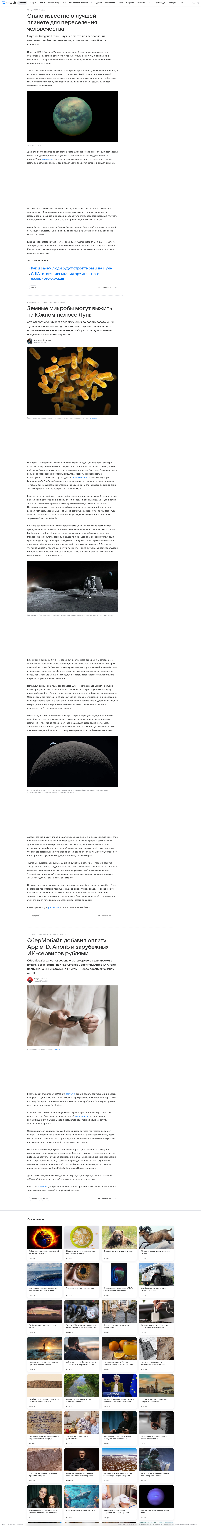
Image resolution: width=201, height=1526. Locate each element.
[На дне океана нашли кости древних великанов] (81, 1391)
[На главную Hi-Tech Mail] (10, 3)
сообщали (43, 1186)
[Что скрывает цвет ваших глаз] (81, 1280)
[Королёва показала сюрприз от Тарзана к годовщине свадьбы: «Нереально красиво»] (44, 1502)
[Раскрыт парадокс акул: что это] (81, 1502)
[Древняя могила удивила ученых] (119, 1243)
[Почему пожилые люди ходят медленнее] (119, 1317)
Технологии (64, 934)
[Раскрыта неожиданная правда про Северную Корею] (156, 1465)
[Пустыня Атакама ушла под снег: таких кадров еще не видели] (119, 1465)
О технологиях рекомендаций (163, 1524)
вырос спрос (81, 1116)
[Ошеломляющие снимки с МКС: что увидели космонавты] (119, 1280)
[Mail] (3, 3)
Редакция (121, 1524)
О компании (11, 1524)
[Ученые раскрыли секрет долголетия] (81, 1428)
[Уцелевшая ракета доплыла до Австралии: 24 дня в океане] (44, 1280)
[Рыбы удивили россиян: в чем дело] (44, 1317)
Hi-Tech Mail (52, 302)
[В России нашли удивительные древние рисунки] (44, 1465)
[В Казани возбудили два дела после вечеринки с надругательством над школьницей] (156, 1428)
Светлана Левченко (42, 340)
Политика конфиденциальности (186, 1524)
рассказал (53, 907)
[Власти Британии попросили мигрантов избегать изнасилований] (156, 1391)
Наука (43, 10)
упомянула (47, 159)
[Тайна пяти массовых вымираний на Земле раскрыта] (44, 1243)
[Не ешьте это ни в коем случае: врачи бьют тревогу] (81, 1243)
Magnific (57, 1049)
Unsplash (93, 418)
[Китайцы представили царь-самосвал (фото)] (156, 1280)
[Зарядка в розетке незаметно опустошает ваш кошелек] (156, 1317)
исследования (79, 477)
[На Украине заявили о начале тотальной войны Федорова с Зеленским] (81, 1465)
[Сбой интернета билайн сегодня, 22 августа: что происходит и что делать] (81, 1354)
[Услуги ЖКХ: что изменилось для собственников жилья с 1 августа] (81, 1317)
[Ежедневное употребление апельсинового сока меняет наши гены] (119, 1354)
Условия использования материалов (139, 1524)
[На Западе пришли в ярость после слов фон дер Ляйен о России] (119, 1391)
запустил (70, 1094)
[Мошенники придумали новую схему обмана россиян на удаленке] (119, 1428)
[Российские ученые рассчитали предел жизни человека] (44, 1354)
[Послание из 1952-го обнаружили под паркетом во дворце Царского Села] (44, 1428)
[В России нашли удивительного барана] (156, 1243)
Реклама (20, 1524)
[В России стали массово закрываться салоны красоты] (119, 1502)
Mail (3, 1524)
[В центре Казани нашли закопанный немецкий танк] (156, 1354)
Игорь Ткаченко (40, 979)
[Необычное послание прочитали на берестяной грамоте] (44, 1391)
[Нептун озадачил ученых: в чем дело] (156, 1502)
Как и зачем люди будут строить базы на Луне (71, 268)
